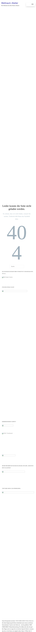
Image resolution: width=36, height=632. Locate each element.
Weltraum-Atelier (9, 3)
